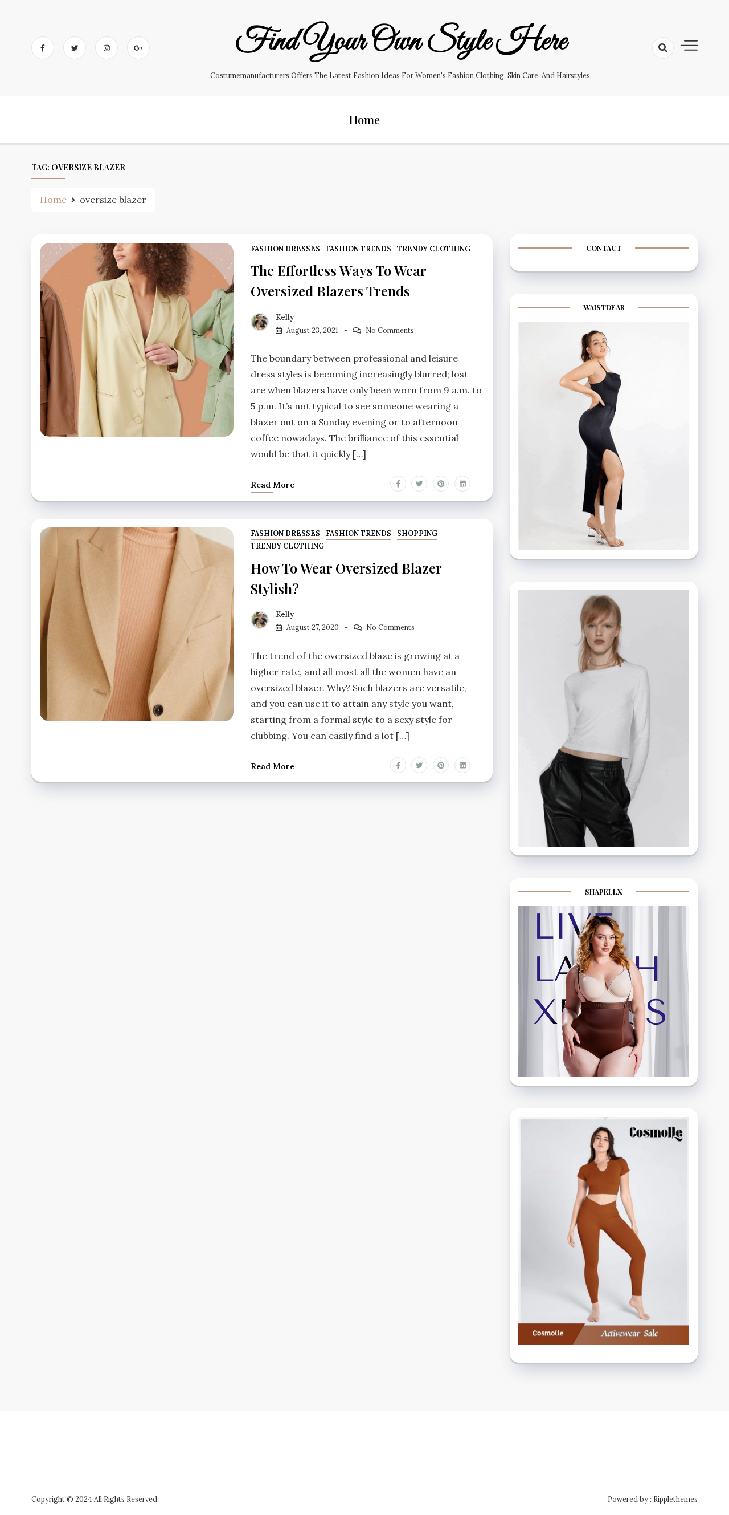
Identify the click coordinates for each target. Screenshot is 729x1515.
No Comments (390, 330)
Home (364, 119)
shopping (417, 533)
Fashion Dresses (285, 249)
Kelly (285, 317)
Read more (272, 485)
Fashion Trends (358, 249)
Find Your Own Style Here (401, 42)
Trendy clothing (433, 249)
